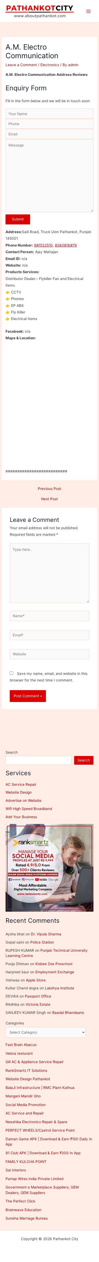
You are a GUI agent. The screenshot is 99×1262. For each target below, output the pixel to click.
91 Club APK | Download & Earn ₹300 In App (43, 1153)
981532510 (43, 245)
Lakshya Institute (59, 988)
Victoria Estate (38, 1004)
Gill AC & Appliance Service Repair (35, 1062)
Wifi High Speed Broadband (29, 809)
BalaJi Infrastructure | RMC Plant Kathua (40, 1088)
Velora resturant (19, 1053)
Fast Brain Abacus (21, 1045)
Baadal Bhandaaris (68, 1012)
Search (12, 752)
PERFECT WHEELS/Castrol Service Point (40, 1130)
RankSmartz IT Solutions (26, 1070)
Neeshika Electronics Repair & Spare (36, 1122)
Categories (15, 1023)
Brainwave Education (23, 1210)
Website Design (19, 792)
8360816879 (66, 245)
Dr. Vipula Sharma (46, 934)
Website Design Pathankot (28, 1079)
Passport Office (38, 996)
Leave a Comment (21, 65)
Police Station (42, 942)
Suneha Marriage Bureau (27, 1218)
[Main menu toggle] (88, 11)
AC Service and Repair (25, 1113)
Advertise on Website (23, 800)
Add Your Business (21, 817)
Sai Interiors (16, 1170)
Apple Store (36, 980)
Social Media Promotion (26, 1105)
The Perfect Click (20, 1201)
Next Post (49, 499)
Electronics (49, 65)
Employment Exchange (54, 972)
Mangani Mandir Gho (23, 1096)
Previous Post (49, 489)
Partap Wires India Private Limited (34, 1179)
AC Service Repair (21, 784)
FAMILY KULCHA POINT (26, 1162)
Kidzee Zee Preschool (53, 964)
